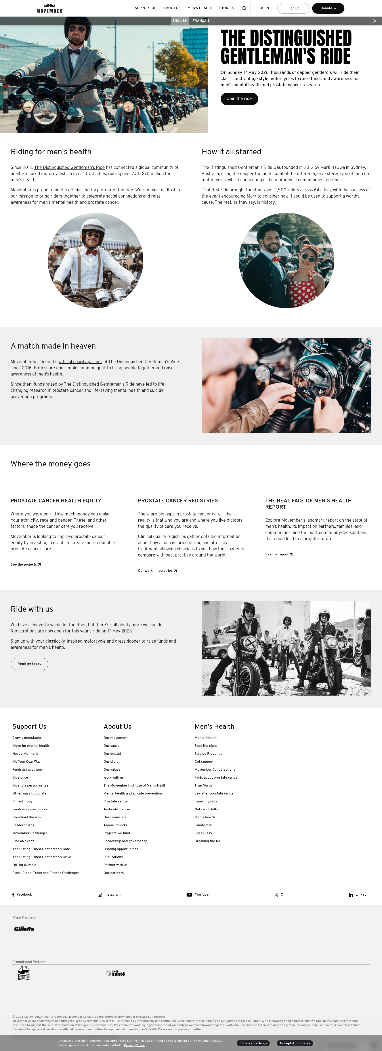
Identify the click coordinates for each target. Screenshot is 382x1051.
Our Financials (114, 817)
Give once (20, 777)
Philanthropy (22, 801)
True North (203, 785)
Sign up (293, 8)
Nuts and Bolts (206, 809)
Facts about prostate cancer (217, 777)
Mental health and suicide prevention (132, 793)
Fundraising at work (27, 770)
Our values (111, 770)
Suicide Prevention (210, 754)
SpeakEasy (203, 833)
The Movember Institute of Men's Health (135, 785)
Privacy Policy (134, 1045)
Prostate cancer (116, 801)
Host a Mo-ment (25, 754)
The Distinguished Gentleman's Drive (41, 857)
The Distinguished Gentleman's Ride (69, 168)
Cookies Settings (253, 1043)
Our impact (112, 754)
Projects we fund (116, 833)
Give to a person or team (32, 785)
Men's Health (200, 8)
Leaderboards (23, 825)
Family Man (203, 825)
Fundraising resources (30, 809)
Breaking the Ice (208, 841)
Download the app (26, 817)
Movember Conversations (215, 770)
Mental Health (206, 738)
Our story (110, 762)
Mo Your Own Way (26, 762)
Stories (226, 8)
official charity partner (80, 362)
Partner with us (115, 865)
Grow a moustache (27, 738)
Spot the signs (206, 746)
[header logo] (50, 8)
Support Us (145, 8)
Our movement (115, 738)
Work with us (113, 777)
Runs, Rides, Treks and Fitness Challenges (46, 873)
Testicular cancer (116, 809)
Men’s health (205, 817)
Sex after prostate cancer (215, 793)
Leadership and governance (125, 841)
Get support (204, 762)
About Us (172, 8)
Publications (113, 857)
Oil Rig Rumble (24, 865)
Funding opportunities (120, 849)
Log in (263, 8)
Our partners (113, 873)
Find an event (23, 841)
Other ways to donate (29, 793)
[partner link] (54, 940)
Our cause (111, 746)
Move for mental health (30, 746)
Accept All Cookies (294, 1043)
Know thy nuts (206, 801)
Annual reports (115, 825)
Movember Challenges (30, 833)
